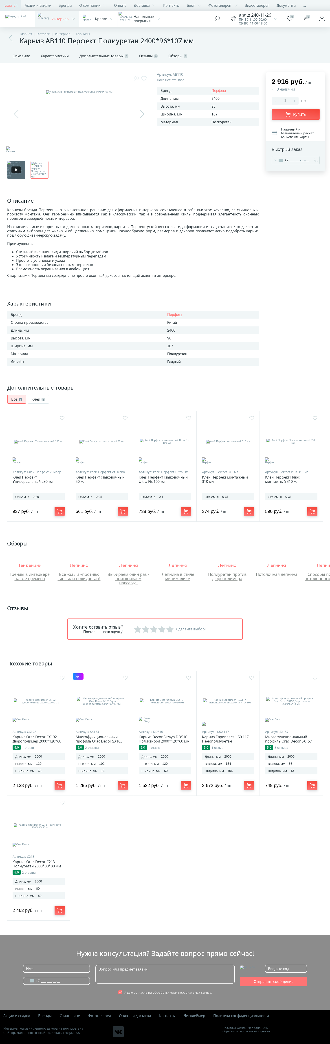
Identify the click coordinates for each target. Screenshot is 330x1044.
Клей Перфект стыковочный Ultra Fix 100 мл (163, 479)
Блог (191, 5)
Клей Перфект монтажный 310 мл (225, 479)
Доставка (142, 5)
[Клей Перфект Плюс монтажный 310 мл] (291, 441)
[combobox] (280, 160)
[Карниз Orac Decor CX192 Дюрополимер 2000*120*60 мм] (39, 701)
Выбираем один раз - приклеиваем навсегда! (128, 578)
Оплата (120, 5)
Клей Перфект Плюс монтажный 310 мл (282, 479)
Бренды (65, 5)
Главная (11, 5)
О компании (90, 5)
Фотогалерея (219, 5)
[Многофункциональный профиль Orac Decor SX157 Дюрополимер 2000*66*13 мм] (291, 701)
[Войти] (322, 19)
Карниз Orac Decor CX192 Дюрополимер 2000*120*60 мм (37, 741)
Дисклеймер (194, 1016)
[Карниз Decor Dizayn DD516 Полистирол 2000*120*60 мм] (165, 701)
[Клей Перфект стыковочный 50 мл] (102, 441)
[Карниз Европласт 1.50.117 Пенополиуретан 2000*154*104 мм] (228, 701)
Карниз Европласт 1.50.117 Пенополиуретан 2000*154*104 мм (225, 741)
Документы (286, 5)
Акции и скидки (38, 5)
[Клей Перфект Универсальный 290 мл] (39, 441)
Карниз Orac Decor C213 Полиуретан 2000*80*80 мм (37, 864)
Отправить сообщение (273, 981)
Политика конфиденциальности (241, 1016)
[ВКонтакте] (118, 1031)
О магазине (70, 1016)
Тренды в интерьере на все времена (30, 576)
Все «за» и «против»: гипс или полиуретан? (79, 576)
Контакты (171, 5)
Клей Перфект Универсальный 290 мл (33, 479)
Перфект (218, 91)
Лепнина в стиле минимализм (178, 576)
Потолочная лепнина (276, 574)
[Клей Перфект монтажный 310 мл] (228, 441)
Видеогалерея (257, 5)
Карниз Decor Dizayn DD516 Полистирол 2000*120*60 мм (164, 739)
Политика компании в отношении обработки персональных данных (246, 1029)
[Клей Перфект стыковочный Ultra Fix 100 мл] (165, 441)
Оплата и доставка (135, 1016)
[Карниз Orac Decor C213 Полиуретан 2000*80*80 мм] (39, 826)
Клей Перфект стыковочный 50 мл (100, 479)
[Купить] (60, 511)
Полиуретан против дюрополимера (227, 576)
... (304, 5)
